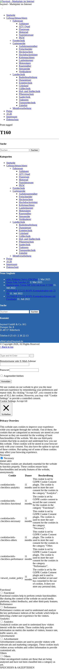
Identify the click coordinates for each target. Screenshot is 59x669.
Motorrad (23, 32)
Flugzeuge (24, 29)
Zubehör (23, 105)
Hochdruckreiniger (28, 54)
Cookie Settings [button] (8, 401)
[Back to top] (1, 349)
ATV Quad (24, 26)
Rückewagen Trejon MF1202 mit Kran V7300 (29, 285)
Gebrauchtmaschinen (16, 18)
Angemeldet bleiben (13, 376)
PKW (22, 37)
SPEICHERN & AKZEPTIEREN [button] (17, 667)
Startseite (10, 15)
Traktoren (23, 99)
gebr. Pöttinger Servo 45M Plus (21, 279)
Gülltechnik (25, 88)
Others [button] (3, 653)
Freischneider (25, 49)
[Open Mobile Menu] (3, 7)
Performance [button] (6, 604)
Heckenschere (26, 51)
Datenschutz (12, 119)
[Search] (1, 7)
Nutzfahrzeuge (26, 35)
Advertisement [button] (7, 636)
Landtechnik (19, 74)
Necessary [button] (5, 455)
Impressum (11, 116)
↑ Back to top (6, 347)
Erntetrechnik (25, 82)
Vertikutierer (25, 71)
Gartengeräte (19, 43)
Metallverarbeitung (22, 108)
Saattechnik (24, 97)
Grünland (23, 85)
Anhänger (24, 23)
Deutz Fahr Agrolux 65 (17, 282)
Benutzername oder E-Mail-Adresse (18, 361)
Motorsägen (25, 63)
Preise (9, 111)
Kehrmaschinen (26, 57)
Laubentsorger (26, 60)
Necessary (9, 458)
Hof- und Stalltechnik (29, 91)
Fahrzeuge (18, 20)
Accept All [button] (22, 401)
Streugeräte (24, 68)
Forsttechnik (19, 40)
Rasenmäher (25, 66)
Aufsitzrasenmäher (28, 46)
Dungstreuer (25, 80)
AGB (9, 114)
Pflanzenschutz (26, 94)
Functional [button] (5, 589)
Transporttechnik (27, 102)
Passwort (4, 370)
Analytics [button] (4, 618)
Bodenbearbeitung (28, 77)
